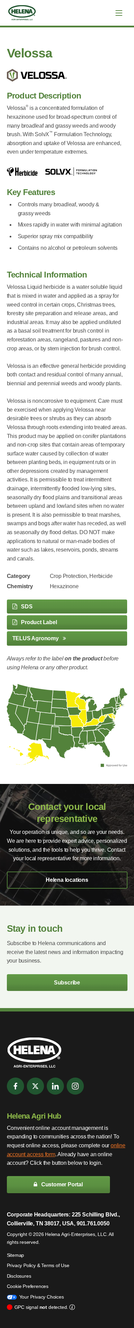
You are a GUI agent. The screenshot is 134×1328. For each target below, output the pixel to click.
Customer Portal (61, 1184)
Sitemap (15, 1255)
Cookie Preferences (27, 1286)
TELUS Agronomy (36, 638)
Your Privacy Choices (41, 1297)
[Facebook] (15, 1086)
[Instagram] (75, 1086)
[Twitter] (35, 1086)
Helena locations (67, 880)
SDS (26, 606)
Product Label (38, 622)
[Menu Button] (118, 13)
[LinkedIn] (55, 1086)
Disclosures (19, 1276)
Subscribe (67, 982)
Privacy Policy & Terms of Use (38, 1265)
